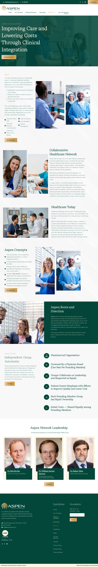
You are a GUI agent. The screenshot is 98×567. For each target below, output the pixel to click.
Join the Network (63, 12)
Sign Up (73, 519)
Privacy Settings (58, 552)
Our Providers (19, 12)
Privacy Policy (57, 545)
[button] (49, 484)
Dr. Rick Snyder (13, 471)
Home (10, 12)
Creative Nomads (94, 565)
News (55, 533)
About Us (51, 12)
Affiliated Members (31, 12)
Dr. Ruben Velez (76, 471)
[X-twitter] (83, 2)
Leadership (56, 529)
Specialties (42, 12)
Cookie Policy (57, 549)
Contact (66, 13)
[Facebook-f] (80, 2)
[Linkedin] (85, 2)
